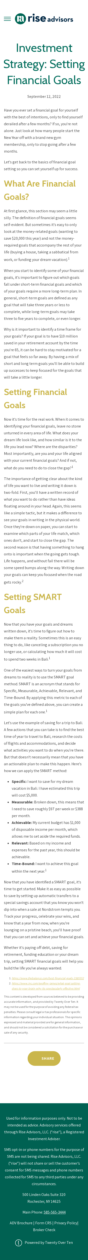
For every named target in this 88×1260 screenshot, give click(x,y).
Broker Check (44, 1229)
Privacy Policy (65, 1223)
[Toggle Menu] (7, 19)
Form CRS (43, 1223)
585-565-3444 (55, 1212)
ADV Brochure (21, 1223)
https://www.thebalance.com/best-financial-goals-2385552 (48, 978)
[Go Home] (44, 19)
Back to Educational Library (44, 1090)
